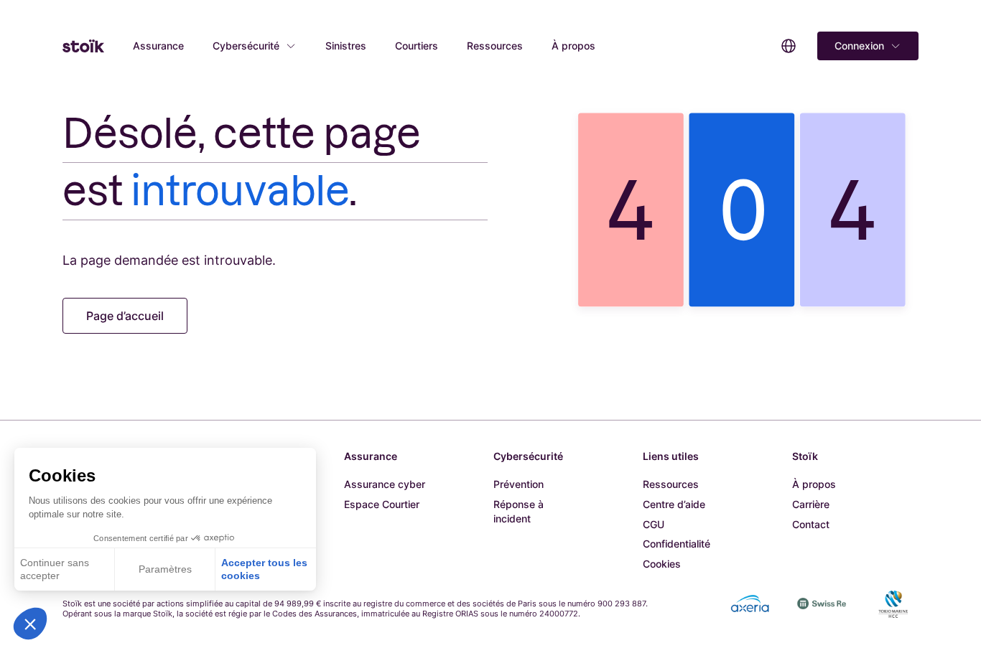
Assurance (158, 45)
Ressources (495, 45)
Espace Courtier (381, 504)
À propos (573, 45)
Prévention (518, 484)
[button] (30, 623)
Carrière (810, 504)
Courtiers (416, 45)
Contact (810, 524)
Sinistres (345, 45)
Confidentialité (676, 543)
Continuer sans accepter (54, 569)
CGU (653, 524)
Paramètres (165, 569)
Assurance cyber (384, 484)
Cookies (662, 564)
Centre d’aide (674, 504)
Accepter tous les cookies (264, 569)
